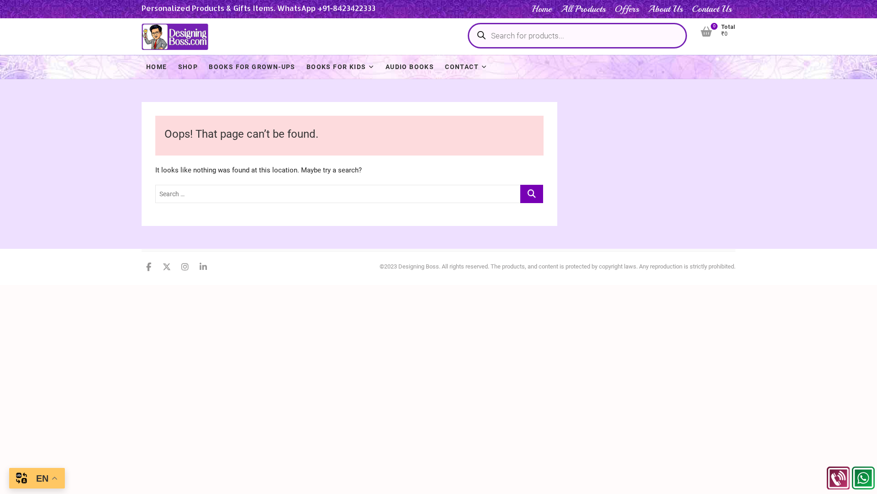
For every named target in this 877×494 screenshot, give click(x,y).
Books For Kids (336, 66)
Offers (627, 9)
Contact (462, 66)
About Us (665, 9)
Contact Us (712, 9)
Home (542, 9)
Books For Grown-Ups (252, 66)
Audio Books (410, 66)
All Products (583, 9)
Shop (188, 66)
